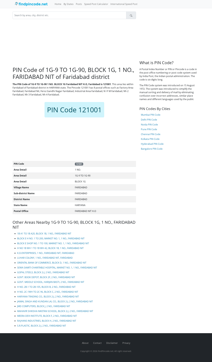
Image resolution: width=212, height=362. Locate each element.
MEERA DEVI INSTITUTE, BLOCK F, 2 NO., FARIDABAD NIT (47, 315)
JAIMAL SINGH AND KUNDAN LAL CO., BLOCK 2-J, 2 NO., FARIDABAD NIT (55, 301)
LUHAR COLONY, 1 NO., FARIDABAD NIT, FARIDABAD (45, 257)
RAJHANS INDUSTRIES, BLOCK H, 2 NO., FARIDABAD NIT (46, 320)
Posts (79, 4)
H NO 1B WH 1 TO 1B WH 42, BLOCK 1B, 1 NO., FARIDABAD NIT (50, 248)
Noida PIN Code (149, 124)
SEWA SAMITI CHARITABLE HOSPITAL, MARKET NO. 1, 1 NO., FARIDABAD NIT (57, 267)
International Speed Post (123, 4)
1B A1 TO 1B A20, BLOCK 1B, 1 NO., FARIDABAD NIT (44, 233)
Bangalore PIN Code (152, 148)
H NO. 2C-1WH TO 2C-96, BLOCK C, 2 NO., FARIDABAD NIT (47, 291)
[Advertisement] (74, 42)
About (85, 343)
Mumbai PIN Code (150, 114)
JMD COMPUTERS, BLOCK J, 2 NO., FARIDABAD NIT (43, 306)
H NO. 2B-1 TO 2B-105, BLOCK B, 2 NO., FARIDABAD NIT (46, 286)
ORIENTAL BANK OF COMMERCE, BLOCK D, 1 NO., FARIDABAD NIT (51, 262)
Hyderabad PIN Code (152, 143)
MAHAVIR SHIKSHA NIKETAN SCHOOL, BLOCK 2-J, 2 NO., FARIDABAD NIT (55, 311)
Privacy (126, 343)
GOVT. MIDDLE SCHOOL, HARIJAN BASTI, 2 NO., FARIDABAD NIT (50, 282)
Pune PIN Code (149, 129)
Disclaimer (112, 343)
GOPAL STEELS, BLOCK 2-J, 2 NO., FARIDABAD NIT (43, 272)
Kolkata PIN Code (150, 139)
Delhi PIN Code (149, 119)
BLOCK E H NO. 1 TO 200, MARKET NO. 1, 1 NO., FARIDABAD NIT (51, 238)
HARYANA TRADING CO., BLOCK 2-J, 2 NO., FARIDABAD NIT (48, 296)
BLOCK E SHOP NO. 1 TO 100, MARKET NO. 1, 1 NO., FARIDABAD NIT (53, 243)
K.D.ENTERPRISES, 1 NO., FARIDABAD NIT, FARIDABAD (45, 253)
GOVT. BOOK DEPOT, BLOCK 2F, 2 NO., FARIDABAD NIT (46, 277)
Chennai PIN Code (150, 134)
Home (58, 4)
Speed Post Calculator (96, 4)
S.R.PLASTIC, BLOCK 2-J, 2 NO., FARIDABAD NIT (41, 325)
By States (69, 4)
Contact (97, 343)
